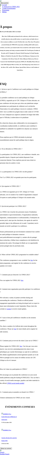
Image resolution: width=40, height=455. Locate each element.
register (9, 309)
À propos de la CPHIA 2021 (11, 6)
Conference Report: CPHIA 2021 (26, 75)
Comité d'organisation (9, 8)
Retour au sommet (6, 448)
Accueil (4, 5)
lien (32, 260)
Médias (4, 12)
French (2, 452)
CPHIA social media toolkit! (15, 383)
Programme (5, 10)
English (2, 454)
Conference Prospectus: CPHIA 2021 (9, 75)
